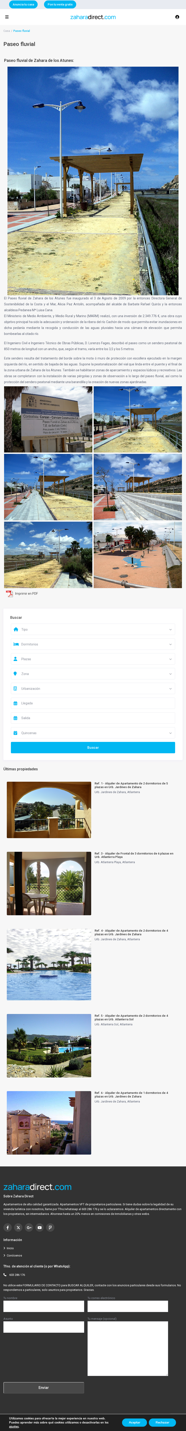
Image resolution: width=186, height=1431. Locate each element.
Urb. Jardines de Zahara (110, 792)
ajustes (14, 1427)
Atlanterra (133, 792)
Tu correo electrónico (101, 1298)
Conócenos (14, 1255)
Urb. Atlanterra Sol (106, 1024)
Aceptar (134, 1422)
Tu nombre (10, 1298)
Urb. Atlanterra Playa (108, 862)
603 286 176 (17, 1275)
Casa (6, 31)
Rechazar (162, 1422)
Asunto (8, 1318)
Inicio (10, 1248)
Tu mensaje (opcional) (102, 1318)
